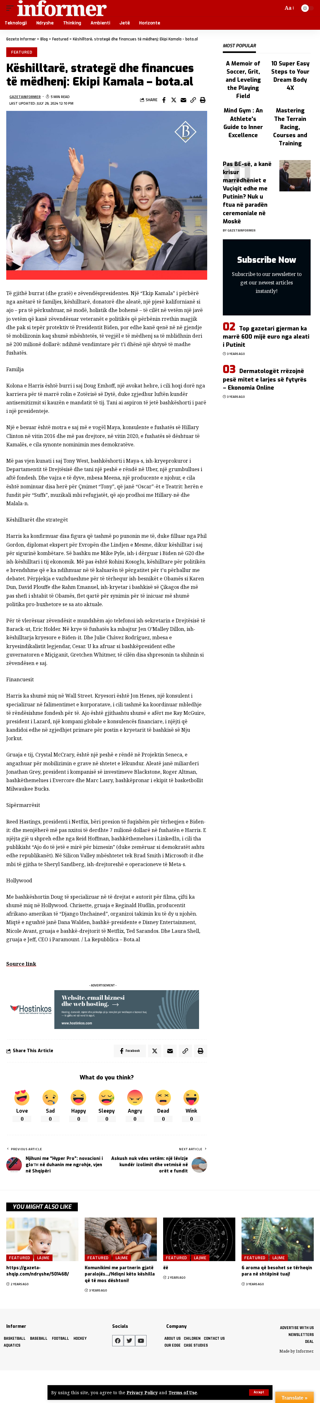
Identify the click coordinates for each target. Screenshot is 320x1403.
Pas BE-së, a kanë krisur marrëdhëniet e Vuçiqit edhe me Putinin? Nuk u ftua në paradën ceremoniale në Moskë (247, 192)
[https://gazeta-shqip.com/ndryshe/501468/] (42, 1239)
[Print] (202, 100)
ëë (165, 1268)
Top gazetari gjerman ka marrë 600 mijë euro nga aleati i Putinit (266, 337)
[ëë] (199, 1239)
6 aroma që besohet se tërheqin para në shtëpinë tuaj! (277, 1271)
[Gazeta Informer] (62, 8)
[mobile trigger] (11, 8)
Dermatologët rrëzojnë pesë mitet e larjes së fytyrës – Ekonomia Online (265, 379)
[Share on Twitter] (173, 100)
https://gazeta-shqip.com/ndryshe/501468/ (37, 1271)
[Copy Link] (193, 100)
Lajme (43, 1258)
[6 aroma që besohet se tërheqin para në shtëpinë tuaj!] (278, 1239)
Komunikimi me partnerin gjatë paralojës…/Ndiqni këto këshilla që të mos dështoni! (120, 1274)
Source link (21, 963)
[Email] (183, 100)
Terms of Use (182, 1392)
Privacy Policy (142, 1392)
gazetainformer (25, 96)
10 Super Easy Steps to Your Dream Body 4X (290, 76)
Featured (21, 52)
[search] (277, 8)
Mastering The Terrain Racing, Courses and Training (290, 127)
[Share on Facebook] (164, 100)
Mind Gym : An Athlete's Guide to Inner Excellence (243, 123)
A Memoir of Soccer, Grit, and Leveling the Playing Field (243, 80)
